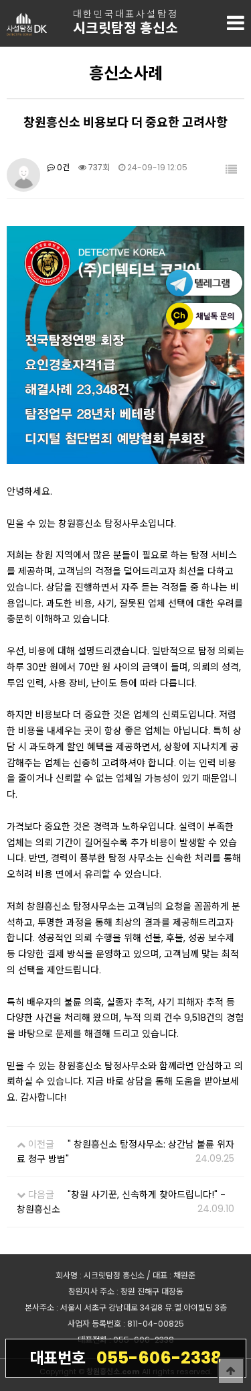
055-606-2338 (125, 1358)
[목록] (231, 170)
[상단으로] (231, 1370)
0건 (62, 167)
